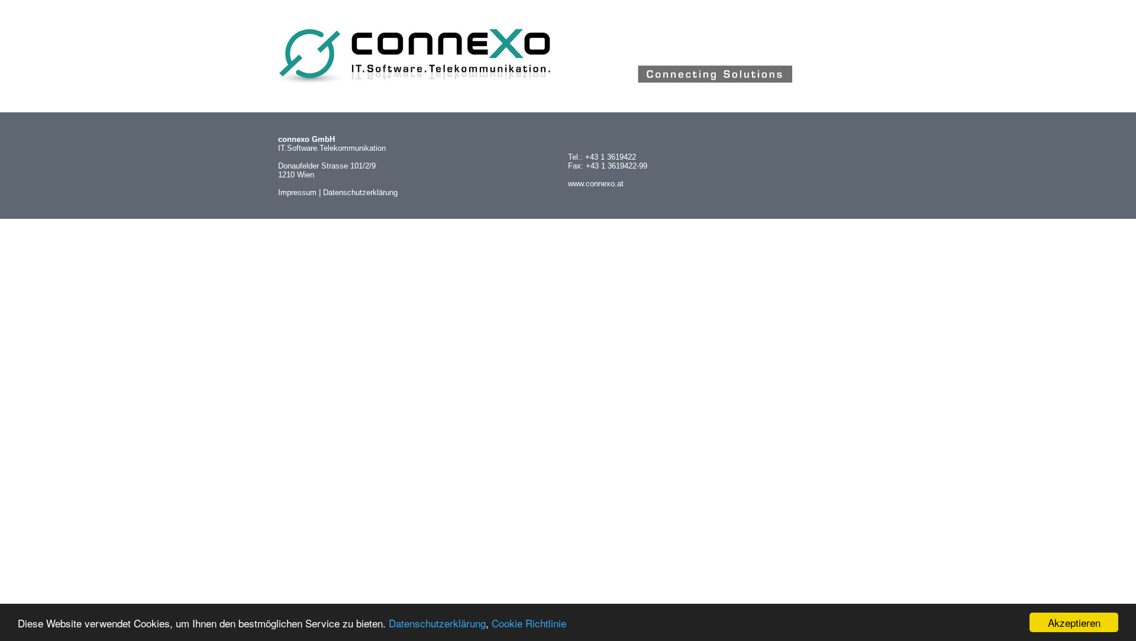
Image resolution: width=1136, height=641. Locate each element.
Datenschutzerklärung (437, 623)
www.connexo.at (596, 183)
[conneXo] (568, 87)
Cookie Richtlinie (529, 623)
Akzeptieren (1074, 622)
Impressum (297, 192)
